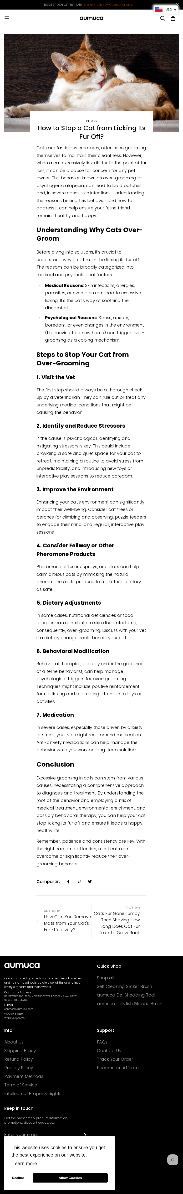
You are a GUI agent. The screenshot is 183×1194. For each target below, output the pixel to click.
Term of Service (20, 1085)
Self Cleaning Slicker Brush (124, 986)
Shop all (105, 978)
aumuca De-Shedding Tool (126, 995)
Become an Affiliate (118, 1068)
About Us (14, 1042)
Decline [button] (18, 1178)
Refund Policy (18, 1059)
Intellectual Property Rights (32, 1093)
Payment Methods (23, 1076)
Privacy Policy (18, 1068)
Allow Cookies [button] (70, 1178)
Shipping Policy (20, 1051)
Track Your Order (115, 1059)
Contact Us (109, 1051)
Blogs (91, 121)
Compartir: (48, 881)
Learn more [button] (24, 1163)
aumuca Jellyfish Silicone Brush (129, 1004)
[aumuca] (91, 18)
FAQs (102, 1042)
